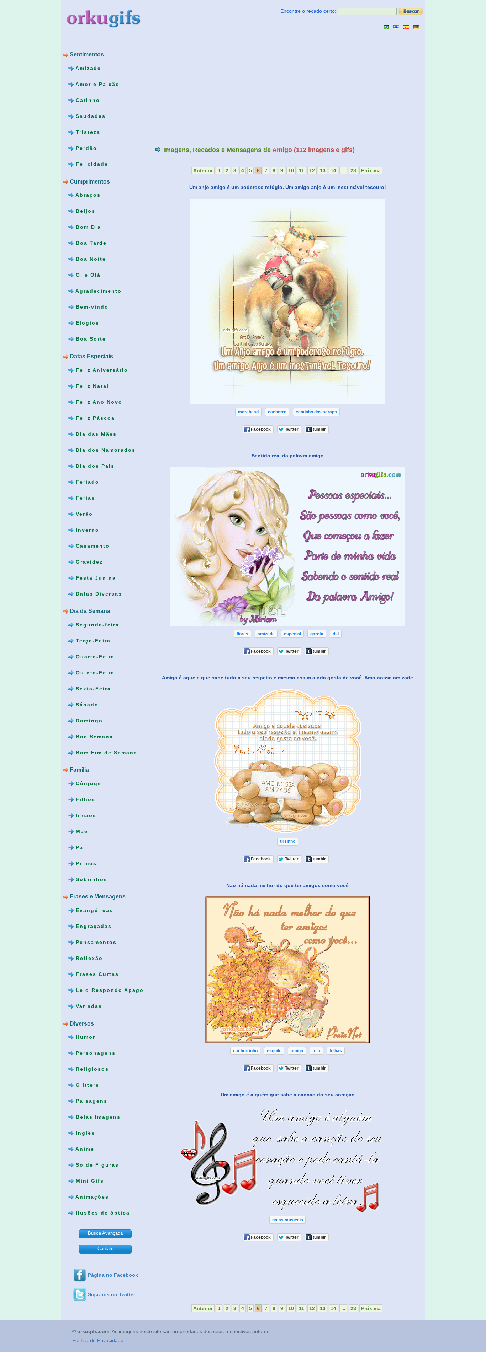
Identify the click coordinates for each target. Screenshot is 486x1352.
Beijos (84, 211)
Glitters (86, 1085)
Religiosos (91, 1069)
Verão (83, 513)
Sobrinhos (90, 879)
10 (291, 170)
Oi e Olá (87, 275)
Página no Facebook (113, 1275)
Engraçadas (93, 926)
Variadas (88, 1006)
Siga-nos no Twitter (111, 1294)
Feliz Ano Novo (98, 401)
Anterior (203, 170)
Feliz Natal (91, 386)
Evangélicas (93, 910)
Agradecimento (98, 291)
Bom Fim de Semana (105, 752)
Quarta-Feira (94, 656)
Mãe (81, 831)
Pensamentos (95, 942)
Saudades (90, 116)
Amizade (87, 68)
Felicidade (91, 164)
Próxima (371, 170)
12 (312, 170)
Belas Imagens (97, 1117)
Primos (85, 863)
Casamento (92, 545)
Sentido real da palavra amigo (288, 455)
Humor (84, 1037)
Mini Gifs (89, 1181)
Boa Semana (93, 736)
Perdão (85, 148)
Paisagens (90, 1101)
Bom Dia (87, 227)
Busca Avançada (105, 1233)
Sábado (86, 704)
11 (301, 170)
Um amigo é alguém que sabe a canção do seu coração (288, 1094)
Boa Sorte (90, 339)
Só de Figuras (96, 1165)
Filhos (84, 799)
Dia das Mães (95, 433)
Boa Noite (90, 259)
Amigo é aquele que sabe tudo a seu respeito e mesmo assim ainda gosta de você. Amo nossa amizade (287, 677)
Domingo (88, 720)
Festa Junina (95, 577)
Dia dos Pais (94, 465)
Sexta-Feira (92, 688)
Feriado (86, 481)
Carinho (87, 100)
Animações (91, 1197)
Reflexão (88, 958)
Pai (79, 847)
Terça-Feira (92, 640)
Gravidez (88, 561)
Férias (84, 497)
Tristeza (87, 132)
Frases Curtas (96, 974)
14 (333, 170)
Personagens (95, 1053)
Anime (84, 1149)
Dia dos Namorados (105, 449)
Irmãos (85, 815)
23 (353, 170)
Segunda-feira (96, 624)
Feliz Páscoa (94, 417)
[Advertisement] (215, 87)
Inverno (86, 529)
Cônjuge (87, 783)
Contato (105, 1248)
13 (323, 170)
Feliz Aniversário (101, 370)
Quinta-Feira (94, 672)
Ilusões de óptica (102, 1213)
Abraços (87, 195)
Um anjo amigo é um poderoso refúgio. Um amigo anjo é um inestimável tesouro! (287, 187)
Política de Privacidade (97, 1340)
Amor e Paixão (97, 84)
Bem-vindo (91, 307)
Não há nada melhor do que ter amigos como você (287, 885)
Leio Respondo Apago (109, 990)
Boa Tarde (90, 243)
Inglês (84, 1133)
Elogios (86, 323)
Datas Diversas (98, 593)
